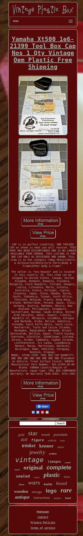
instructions (42, 498)
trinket (28, 445)
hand (68, 498)
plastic (52, 474)
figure (37, 440)
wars (34, 482)
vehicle (52, 440)
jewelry (37, 452)
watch (17, 469)
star (32, 433)
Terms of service (42, 527)
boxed (61, 483)
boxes (67, 476)
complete (59, 467)
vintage (29, 460)
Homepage (43, 511)
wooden (21, 491)
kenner (46, 445)
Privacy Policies (42, 522)
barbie (48, 484)
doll (24, 439)
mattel (67, 462)
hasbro (57, 498)
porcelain (61, 435)
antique (22, 497)
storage (37, 492)
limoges (54, 462)
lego (51, 491)
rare (66, 490)
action (53, 453)
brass (21, 484)
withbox (37, 477)
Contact (42, 517)
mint (62, 440)
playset (61, 447)
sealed (23, 476)
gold (21, 435)
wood (45, 435)
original (33, 467)
